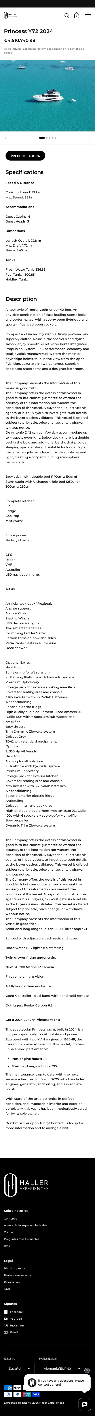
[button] (89, 138)
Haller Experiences (51, 1402)
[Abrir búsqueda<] (67, 15)
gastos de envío (38, 48)
